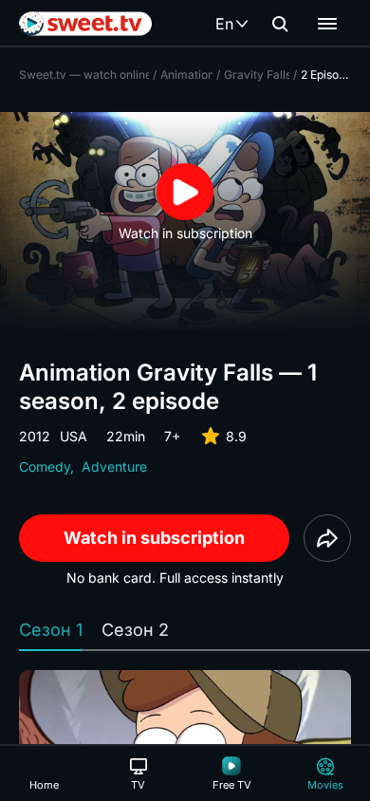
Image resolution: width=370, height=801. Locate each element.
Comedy (44, 466)
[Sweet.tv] (85, 23)
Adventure (114, 466)
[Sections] (327, 23)
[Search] (280, 23)
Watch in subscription (154, 538)
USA (73, 436)
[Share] (327, 538)
